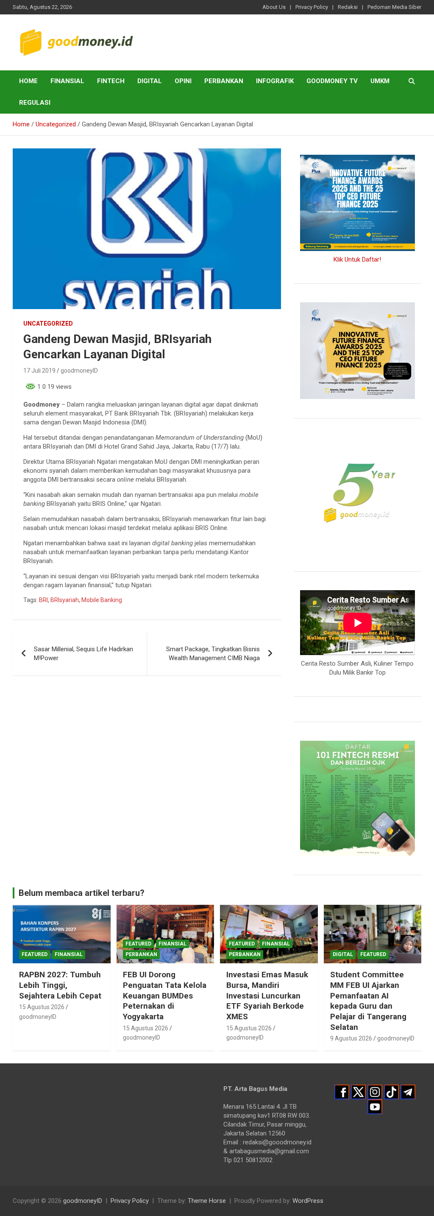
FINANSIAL (67, 81)
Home (28, 81)
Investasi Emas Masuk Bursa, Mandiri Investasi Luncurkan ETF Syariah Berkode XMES (267, 995)
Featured (34, 954)
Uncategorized (48, 323)
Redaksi (348, 7)
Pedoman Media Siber (394, 7)
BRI (43, 600)
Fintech (111, 81)
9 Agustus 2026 (351, 1038)
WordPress (307, 1201)
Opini (183, 81)
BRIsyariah (64, 600)
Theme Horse (207, 1201)
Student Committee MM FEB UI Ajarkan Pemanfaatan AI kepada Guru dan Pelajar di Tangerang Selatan (368, 1001)
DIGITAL (149, 81)
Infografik (275, 81)
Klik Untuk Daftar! (357, 259)
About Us (274, 7)
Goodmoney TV (332, 81)
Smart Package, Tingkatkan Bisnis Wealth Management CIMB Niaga (213, 653)
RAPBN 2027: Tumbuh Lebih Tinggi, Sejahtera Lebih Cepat (60, 985)
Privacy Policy (311, 7)
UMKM (379, 81)
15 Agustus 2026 (41, 1007)
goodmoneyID (79, 370)
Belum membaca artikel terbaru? (82, 893)
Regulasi (34, 102)
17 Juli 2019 (39, 370)
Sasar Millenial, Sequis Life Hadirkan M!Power (83, 653)
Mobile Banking (101, 600)
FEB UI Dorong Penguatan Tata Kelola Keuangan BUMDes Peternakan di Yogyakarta (164, 995)
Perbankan (223, 81)
